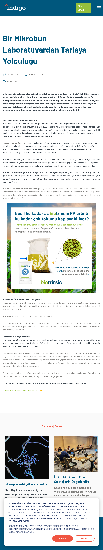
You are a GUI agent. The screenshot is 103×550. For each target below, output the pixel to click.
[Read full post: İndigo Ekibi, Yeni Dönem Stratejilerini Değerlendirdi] (76, 471)
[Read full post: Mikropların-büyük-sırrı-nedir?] (27, 478)
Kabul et (63, 538)
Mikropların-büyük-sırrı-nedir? (26, 484)
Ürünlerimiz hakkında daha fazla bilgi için (21, 390)
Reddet (84, 538)
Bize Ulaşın (81, 7)
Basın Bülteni (12, 81)
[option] (51, 248)
